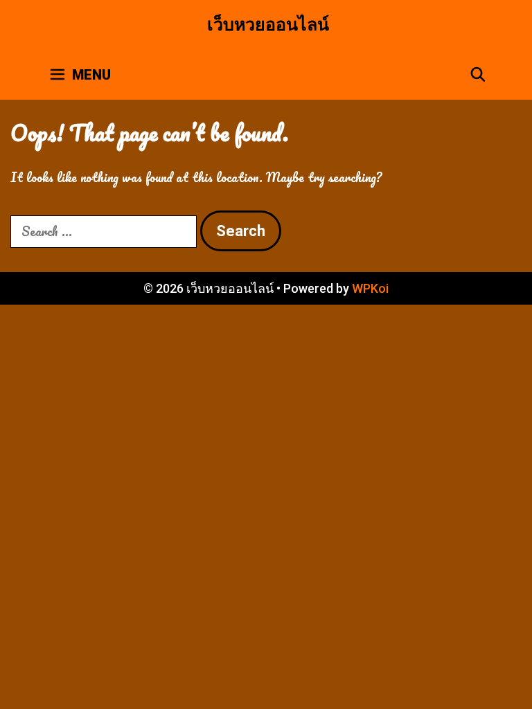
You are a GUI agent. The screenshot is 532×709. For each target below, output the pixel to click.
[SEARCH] (478, 75)
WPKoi (370, 288)
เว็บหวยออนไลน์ (268, 25)
